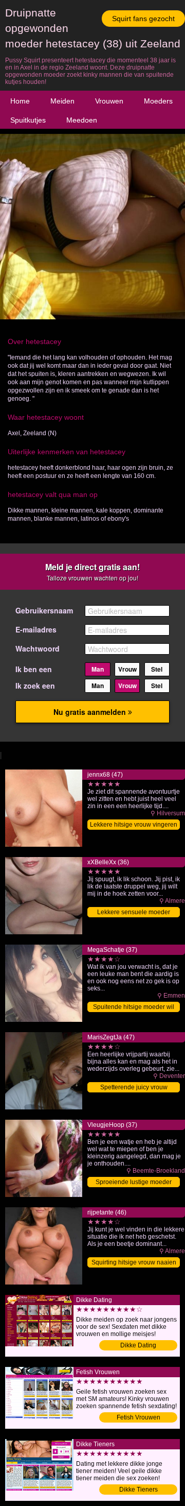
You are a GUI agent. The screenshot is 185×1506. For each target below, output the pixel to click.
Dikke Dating (138, 1345)
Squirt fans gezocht (143, 18)
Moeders (158, 101)
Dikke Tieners (138, 1489)
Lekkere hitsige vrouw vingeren (133, 824)
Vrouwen (109, 101)
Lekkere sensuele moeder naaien (133, 913)
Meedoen (81, 120)
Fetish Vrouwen (138, 1417)
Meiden (62, 101)
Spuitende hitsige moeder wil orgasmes (133, 1007)
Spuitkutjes (28, 120)
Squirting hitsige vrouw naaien (133, 1262)
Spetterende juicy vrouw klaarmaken (134, 1088)
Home (20, 101)
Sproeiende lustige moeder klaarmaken (134, 1182)
